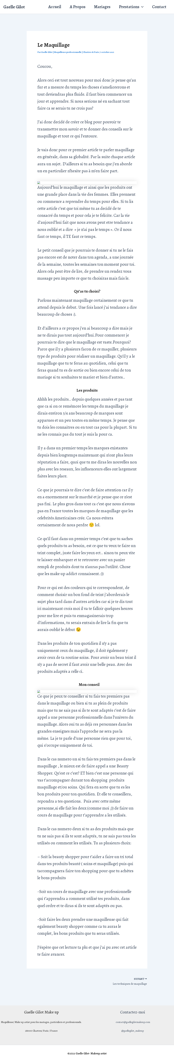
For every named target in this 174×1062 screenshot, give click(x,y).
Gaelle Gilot (14, 7)
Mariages (102, 7)
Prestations (129, 7)
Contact (159, 7)
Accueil (54, 7)
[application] (141, 6)
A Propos (77, 7)
